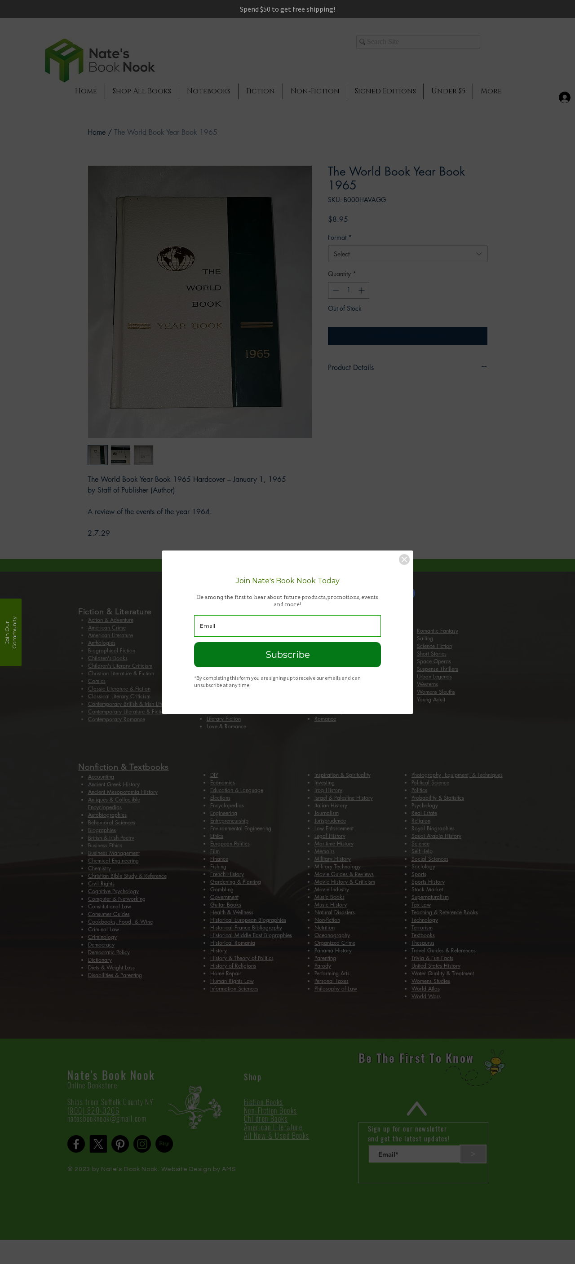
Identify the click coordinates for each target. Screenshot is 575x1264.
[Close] (404, 559)
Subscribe (287, 654)
